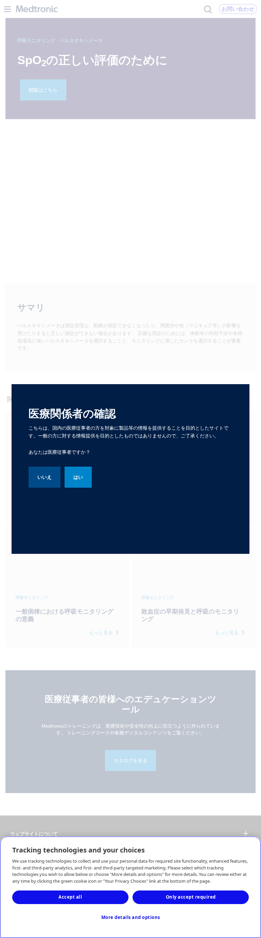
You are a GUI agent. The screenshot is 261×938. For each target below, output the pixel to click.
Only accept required (191, 897)
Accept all (70, 897)
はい (78, 477)
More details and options (130, 917)
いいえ (44, 477)
